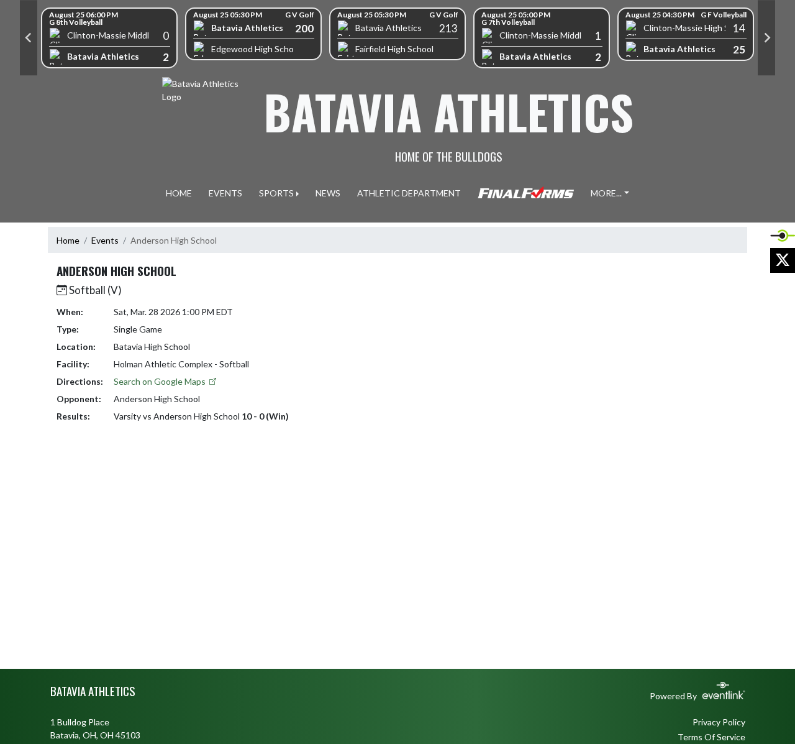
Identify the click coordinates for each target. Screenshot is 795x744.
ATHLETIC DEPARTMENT (409, 193)
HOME (179, 193)
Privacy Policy (719, 722)
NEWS (328, 193)
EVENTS (225, 193)
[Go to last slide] (28, 38)
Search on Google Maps (160, 381)
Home (68, 240)
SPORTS (276, 193)
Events (105, 240)
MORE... (606, 193)
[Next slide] (766, 38)
